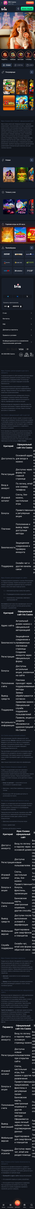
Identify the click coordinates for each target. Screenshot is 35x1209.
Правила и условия (9, 335)
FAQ (4, 324)
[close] (2, 3)
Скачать (29, 2)
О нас (5, 313)
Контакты (6, 318)
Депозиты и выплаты (10, 330)
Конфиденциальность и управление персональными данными (15, 342)
